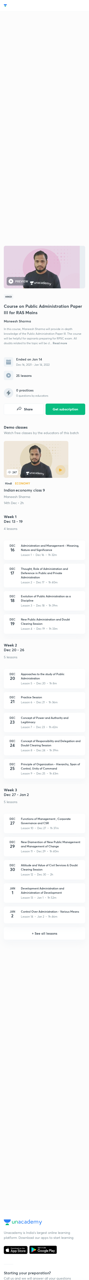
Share (28, 409)
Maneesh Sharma (17, 496)
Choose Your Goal (24, 5)
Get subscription (65, 409)
